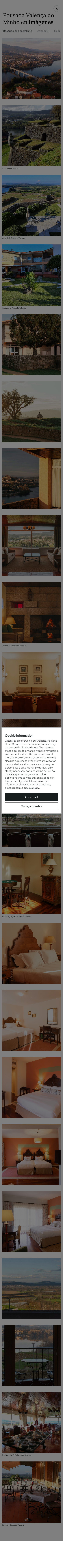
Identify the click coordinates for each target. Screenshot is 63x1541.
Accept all (31, 797)
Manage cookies (31, 806)
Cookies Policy (31, 787)
